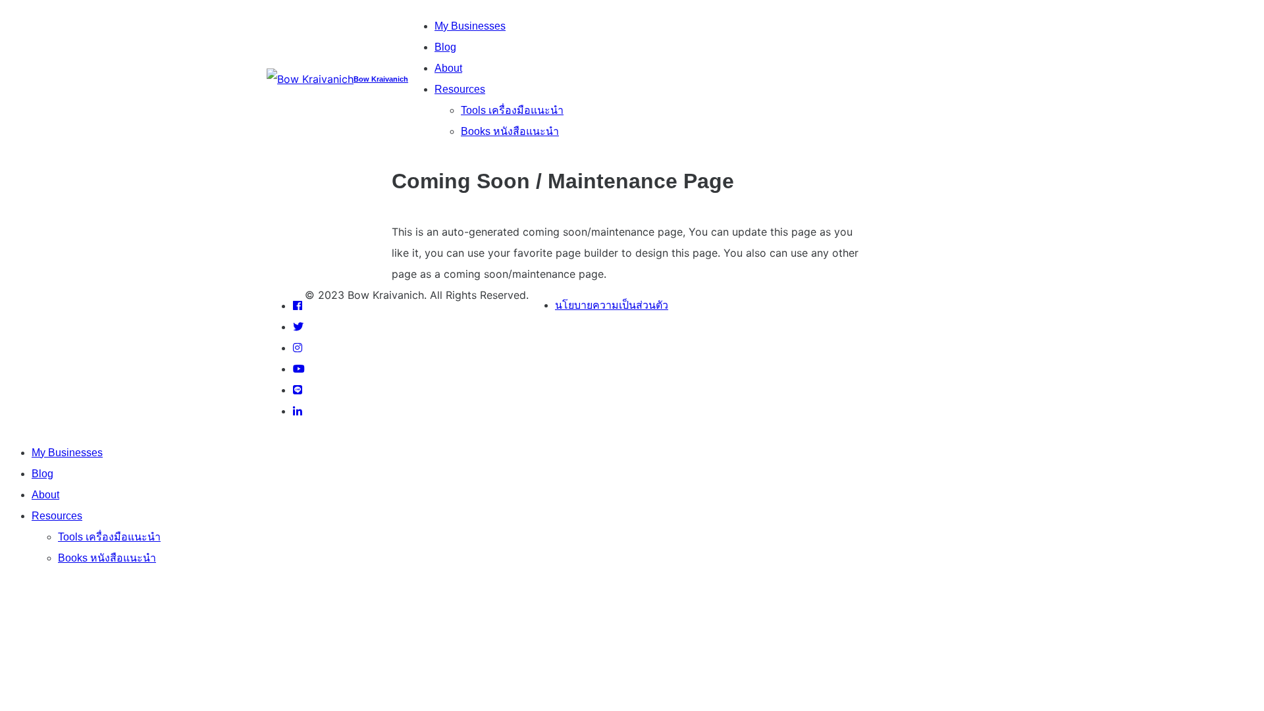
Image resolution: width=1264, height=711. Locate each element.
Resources (459, 89)
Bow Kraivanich (381, 79)
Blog (445, 47)
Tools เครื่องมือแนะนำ (512, 110)
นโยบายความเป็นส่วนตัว (611, 305)
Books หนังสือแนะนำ (510, 131)
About (448, 68)
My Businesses (470, 26)
